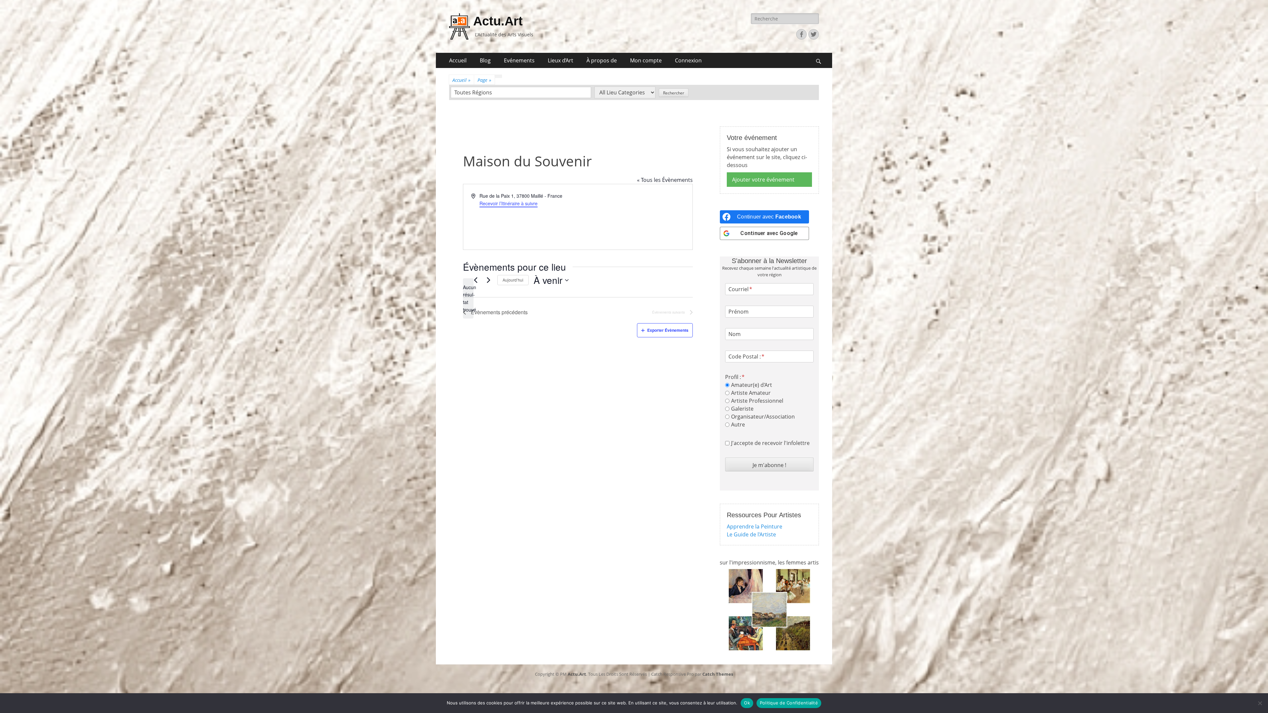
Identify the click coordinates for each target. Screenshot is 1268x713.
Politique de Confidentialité (789, 702)
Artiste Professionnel (757, 400)
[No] (1259, 703)
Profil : (733, 377)
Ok (747, 702)
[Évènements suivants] (488, 280)
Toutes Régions (473, 92)
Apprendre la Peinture (754, 526)
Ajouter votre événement (763, 179)
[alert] (468, 298)
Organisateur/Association (763, 416)
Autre (738, 424)
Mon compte (646, 60)
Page (484, 80)
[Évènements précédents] (475, 280)
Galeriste (742, 408)
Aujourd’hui (513, 280)
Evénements (519, 60)
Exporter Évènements (667, 330)
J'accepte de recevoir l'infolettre (770, 443)
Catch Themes (717, 674)
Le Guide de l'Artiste (751, 534)
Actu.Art (498, 21)
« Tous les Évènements (665, 180)
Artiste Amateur (751, 392)
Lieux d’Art (560, 60)
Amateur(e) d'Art (751, 385)
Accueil (458, 60)
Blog (485, 60)
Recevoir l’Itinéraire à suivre (508, 203)
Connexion (688, 60)
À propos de (601, 60)
